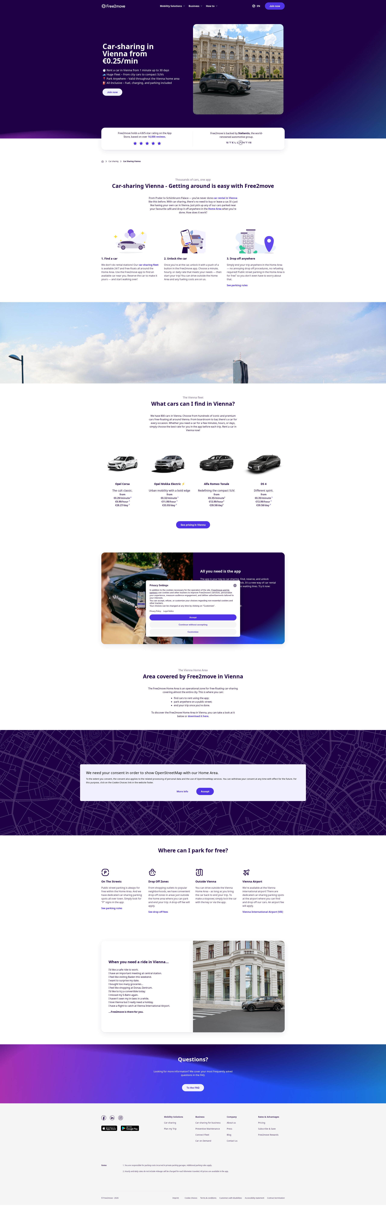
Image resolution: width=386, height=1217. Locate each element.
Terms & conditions (208, 1198)
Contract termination (276, 1198)
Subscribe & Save (267, 1128)
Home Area (214, 208)
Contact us (232, 1140)
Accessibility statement (254, 1198)
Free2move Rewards (268, 1134)
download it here (198, 716)
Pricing (261, 1122)
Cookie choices (191, 1198)
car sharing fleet (148, 264)
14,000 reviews (156, 136)
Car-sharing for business (208, 1122)
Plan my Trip (170, 1128)
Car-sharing (170, 1122)
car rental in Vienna (225, 198)
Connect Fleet (202, 1134)
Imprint (175, 1198)
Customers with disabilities (230, 1198)
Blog (229, 1134)
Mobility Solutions (171, 6)
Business (194, 6)
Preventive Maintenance (207, 1128)
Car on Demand (203, 1140)
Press (229, 1128)
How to (210, 6)
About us (231, 1122)
